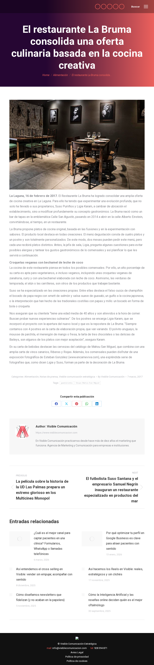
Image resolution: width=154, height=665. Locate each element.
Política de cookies (77, 661)
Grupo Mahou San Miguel (88, 383)
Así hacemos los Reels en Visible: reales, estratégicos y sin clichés (115, 571)
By (111, 376)
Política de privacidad (77, 656)
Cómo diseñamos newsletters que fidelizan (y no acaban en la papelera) (40, 597)
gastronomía (66, 383)
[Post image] (19, 538)
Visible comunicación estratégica (77, 376)
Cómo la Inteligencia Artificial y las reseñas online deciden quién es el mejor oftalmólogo (115, 600)
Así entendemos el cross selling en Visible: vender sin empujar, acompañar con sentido (44, 574)
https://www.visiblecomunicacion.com (56, 432)
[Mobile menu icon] (146, 6)
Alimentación (31, 376)
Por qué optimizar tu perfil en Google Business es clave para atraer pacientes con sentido (125, 540)
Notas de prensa (49, 376)
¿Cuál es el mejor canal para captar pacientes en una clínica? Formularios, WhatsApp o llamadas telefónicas (52, 543)
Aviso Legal (77, 652)
